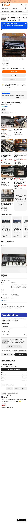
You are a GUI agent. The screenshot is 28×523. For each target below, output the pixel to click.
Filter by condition (6, 331)
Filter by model (5, 323)
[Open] (24, 326)
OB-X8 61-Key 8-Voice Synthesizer (6, 229)
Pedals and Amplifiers (19, 11)
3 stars (2, 377)
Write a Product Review (14, 369)
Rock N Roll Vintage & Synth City (10, 85)
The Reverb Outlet (5, 11)
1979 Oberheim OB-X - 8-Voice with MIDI (13, 59)
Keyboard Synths (15, 295)
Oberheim (13, 282)
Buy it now (14, 71)
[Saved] (22, 5)
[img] (19, 85)
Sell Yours (20, 354)
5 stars (2, 373)
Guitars (12, 11)
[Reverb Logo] (7, 5)
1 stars (2, 380)
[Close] (26, 23)
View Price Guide (7, 354)
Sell (18, 4)
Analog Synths (14, 294)
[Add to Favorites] (19, 20)
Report (3, 405)
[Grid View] (2, 109)
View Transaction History (14, 346)
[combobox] (12, 326)
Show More (3, 300)
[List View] (5, 109)
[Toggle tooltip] (6, 29)
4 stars (2, 374)
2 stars (2, 378)
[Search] (25, 8)
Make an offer (14, 79)
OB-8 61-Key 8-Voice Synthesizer (17, 229)
